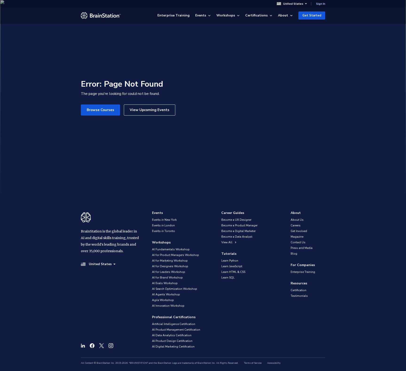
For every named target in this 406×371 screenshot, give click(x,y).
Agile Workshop (163, 300)
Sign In (320, 4)
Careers (296, 225)
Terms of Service (253, 363)
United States (293, 3)
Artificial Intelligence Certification (173, 324)
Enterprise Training (173, 15)
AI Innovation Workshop (168, 306)
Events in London (163, 225)
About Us (297, 220)
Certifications (256, 15)
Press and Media (301, 248)
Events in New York (164, 220)
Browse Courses (100, 110)
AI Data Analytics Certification (171, 335)
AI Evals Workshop (165, 283)
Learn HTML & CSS (233, 272)
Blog (294, 253)
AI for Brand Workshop (167, 277)
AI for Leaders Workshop (168, 272)
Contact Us (298, 242)
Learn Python (229, 261)
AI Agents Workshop (166, 294)
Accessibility (274, 363)
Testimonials (299, 296)
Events (200, 15)
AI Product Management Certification (176, 330)
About (283, 15)
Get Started (311, 15)
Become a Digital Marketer (238, 231)
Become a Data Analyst (236, 237)
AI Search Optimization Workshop (174, 289)
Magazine (297, 237)
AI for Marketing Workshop (170, 261)
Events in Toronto (163, 231)
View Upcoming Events (149, 110)
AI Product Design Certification (172, 341)
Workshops (225, 15)
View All (227, 242)
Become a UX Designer (236, 220)
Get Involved (299, 231)
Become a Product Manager (239, 225)
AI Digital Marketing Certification (173, 346)
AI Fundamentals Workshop (171, 249)
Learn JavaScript (231, 266)
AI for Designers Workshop (170, 266)
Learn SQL (227, 277)
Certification (298, 290)
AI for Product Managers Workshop (175, 255)
